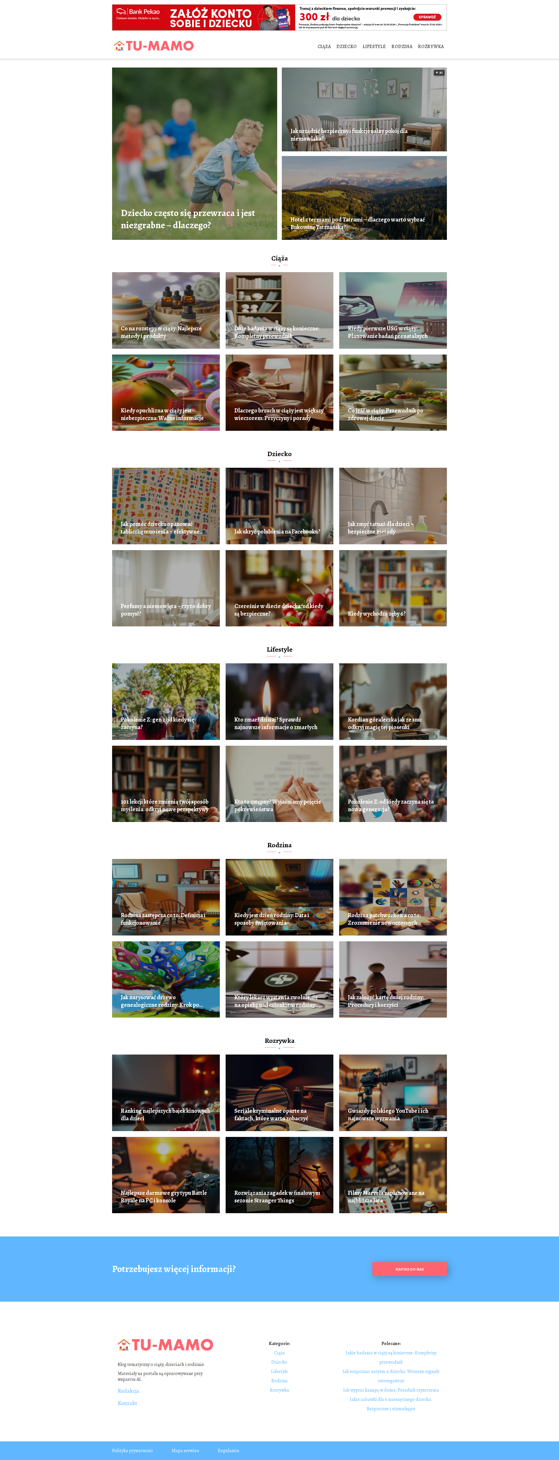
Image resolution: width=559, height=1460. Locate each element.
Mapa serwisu (185, 1450)
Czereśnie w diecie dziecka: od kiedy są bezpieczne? (278, 610)
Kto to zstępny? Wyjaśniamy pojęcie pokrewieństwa (277, 805)
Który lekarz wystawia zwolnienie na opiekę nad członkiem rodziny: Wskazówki (276, 1001)
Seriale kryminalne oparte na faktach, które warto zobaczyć (271, 1114)
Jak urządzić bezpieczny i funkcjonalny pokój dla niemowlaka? (349, 135)
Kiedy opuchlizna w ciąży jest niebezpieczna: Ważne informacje (162, 414)
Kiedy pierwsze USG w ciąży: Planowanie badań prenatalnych (388, 332)
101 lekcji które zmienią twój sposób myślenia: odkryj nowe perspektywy (164, 805)
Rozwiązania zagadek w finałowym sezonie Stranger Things (277, 1196)
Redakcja (128, 1391)
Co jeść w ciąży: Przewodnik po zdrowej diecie (385, 414)
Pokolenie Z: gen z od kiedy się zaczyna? (157, 723)
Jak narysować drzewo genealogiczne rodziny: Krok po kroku (160, 1001)
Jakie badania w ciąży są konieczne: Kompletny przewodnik (276, 332)
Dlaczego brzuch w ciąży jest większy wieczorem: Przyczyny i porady (278, 414)
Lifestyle (374, 46)
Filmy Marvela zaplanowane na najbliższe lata (386, 1196)
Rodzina (402, 46)
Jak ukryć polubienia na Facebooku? (277, 532)
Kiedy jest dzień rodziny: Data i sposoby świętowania (271, 919)
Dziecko (347, 46)
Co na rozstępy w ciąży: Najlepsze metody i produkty (161, 332)
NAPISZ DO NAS (409, 1269)
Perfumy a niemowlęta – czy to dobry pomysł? (166, 610)
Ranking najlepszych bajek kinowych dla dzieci (165, 1114)
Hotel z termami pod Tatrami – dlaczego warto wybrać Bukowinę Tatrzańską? (358, 223)
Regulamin (228, 1450)
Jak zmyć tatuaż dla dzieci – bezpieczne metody (381, 528)
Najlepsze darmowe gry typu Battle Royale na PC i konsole (164, 1196)
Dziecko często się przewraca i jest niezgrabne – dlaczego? (188, 219)
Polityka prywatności (132, 1450)
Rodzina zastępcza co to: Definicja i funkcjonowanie (163, 919)
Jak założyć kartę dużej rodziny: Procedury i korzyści (386, 1001)
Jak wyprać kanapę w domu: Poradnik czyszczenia (391, 1390)
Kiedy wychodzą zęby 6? (377, 614)
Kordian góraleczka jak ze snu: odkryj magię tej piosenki (385, 723)
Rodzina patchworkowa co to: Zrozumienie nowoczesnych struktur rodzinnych (384, 919)
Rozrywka (431, 46)
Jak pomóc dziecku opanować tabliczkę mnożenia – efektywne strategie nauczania (160, 528)
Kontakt (127, 1403)
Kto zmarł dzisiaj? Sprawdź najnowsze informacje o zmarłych (275, 723)
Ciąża (324, 46)
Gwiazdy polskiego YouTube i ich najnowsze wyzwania (388, 1114)
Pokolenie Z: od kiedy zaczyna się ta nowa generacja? (391, 805)
